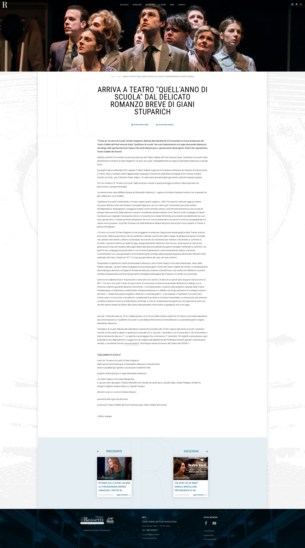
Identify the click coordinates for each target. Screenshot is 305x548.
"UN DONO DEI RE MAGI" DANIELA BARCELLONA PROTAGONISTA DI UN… (186, 487)
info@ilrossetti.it (153, 534)
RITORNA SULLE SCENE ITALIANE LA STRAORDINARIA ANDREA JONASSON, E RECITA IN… (114, 487)
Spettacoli (124, 5)
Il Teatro (162, 5)
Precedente (114, 451)
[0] (296, 5)
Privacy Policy (209, 531)
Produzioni (137, 5)
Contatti (181, 5)
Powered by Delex (210, 539)
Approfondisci (122, 495)
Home (113, 76)
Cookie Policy (209, 535)
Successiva (191, 451)
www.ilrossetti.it (131, 343)
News (172, 5)
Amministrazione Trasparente (97, 530)
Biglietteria (150, 5)
